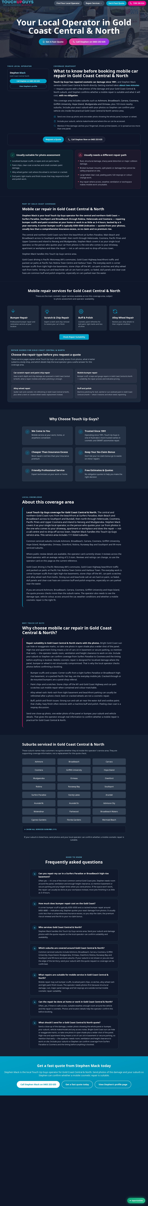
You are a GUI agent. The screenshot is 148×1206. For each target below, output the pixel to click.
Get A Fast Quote (116, 3)
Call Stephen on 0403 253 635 (28, 81)
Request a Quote (53, 139)
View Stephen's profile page (113, 1084)
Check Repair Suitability (74, 337)
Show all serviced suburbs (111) (41, 829)
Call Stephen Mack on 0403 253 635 (38, 1084)
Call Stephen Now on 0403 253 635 (86, 139)
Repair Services (93, 3)
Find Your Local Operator (68, 3)
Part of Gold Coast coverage (39, 204)
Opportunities (137, 1200)
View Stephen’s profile (28, 86)
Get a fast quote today (77, 1084)
